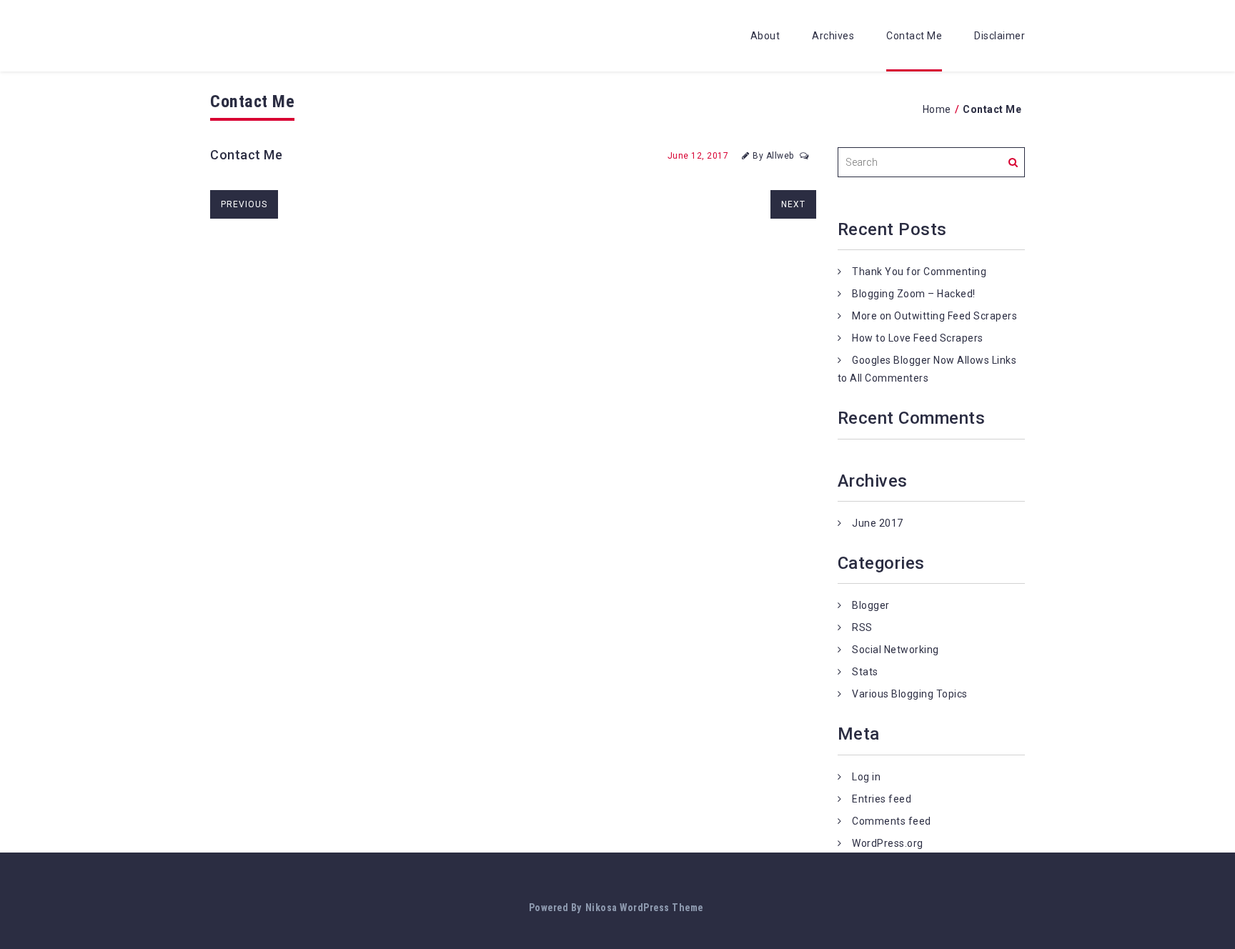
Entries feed (881, 799)
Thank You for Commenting (919, 271)
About (765, 35)
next (793, 204)
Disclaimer (999, 35)
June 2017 (877, 523)
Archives (833, 35)
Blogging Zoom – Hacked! (914, 293)
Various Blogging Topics (910, 694)
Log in (866, 776)
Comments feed (891, 821)
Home (937, 109)
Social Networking (895, 649)
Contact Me (914, 35)
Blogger (871, 605)
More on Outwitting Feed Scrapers (934, 316)
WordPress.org (887, 843)
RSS (862, 627)
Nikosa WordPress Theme (644, 907)
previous (244, 204)
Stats (865, 671)
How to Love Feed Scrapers (917, 338)
